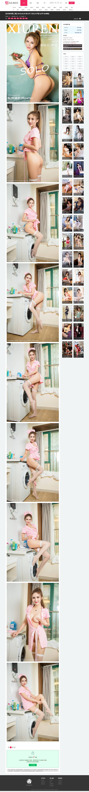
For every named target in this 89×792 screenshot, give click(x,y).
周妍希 (73, 61)
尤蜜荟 (25, 7)
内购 (72, 7)
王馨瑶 (80, 63)
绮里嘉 (66, 63)
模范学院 (58, 9)
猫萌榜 (52, 9)
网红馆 (64, 9)
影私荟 (46, 9)
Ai (13, 9)
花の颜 (28, 9)
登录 (66, 3)
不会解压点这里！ (73, 42)
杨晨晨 (66, 61)
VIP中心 (51, 780)
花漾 (18, 9)
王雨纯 (80, 61)
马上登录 (33, 765)
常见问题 (51, 785)
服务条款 (43, 783)
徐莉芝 (66, 66)
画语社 (66, 58)
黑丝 (73, 66)
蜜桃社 (43, 7)
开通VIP (71, 2)
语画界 (66, 7)
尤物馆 (60, 7)
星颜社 (54, 7)
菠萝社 (49, 7)
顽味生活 (71, 9)
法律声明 (43, 782)
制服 (80, 68)
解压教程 (51, 783)
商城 (38, 3)
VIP (44, 3)
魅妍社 (31, 7)
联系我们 (60, 783)
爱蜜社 (20, 7)
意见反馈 (60, 782)
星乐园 (34, 9)
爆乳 (73, 58)
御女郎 (40, 9)
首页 (24, 3)
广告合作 (60, 780)
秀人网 (14, 7)
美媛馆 (37, 7)
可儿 (73, 63)
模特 (31, 3)
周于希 (80, 58)
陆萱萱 (80, 66)
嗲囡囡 (23, 9)
